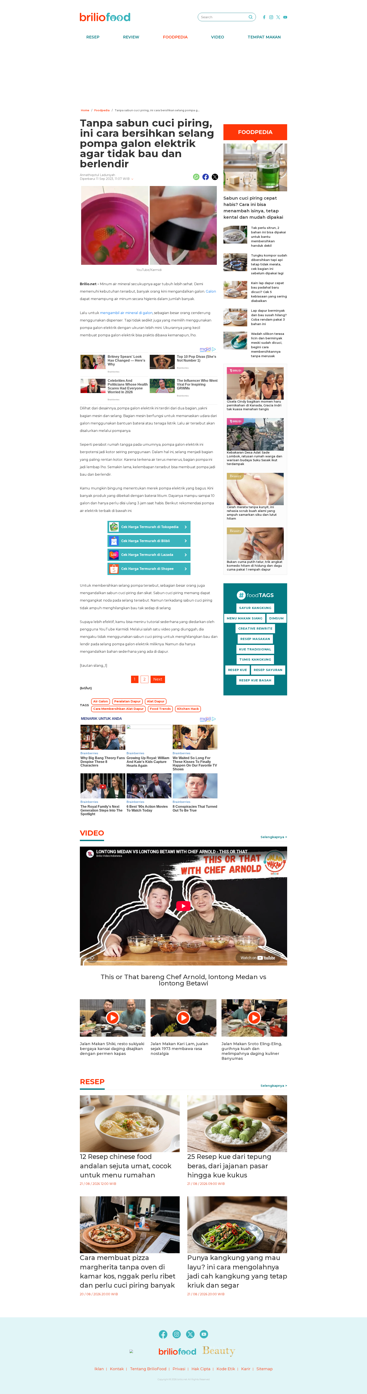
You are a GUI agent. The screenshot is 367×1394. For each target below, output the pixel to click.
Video (217, 37)
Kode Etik (226, 1369)
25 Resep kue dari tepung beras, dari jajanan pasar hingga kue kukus (229, 1166)
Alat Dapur (155, 701)
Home (85, 110)
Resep (92, 37)
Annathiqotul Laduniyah (97, 175)
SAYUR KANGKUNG (255, 608)
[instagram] (271, 17)
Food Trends (160, 709)
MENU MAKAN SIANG (245, 618)
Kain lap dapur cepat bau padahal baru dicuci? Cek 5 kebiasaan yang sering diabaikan (269, 292)
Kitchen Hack (188, 709)
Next (157, 679)
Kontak (117, 1369)
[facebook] (264, 17)
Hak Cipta (201, 1369)
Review (131, 37)
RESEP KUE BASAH (255, 680)
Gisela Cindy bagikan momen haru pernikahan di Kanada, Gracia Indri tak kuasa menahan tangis (254, 405)
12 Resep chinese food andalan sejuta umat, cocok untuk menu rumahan (125, 1166)
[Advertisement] (183, 75)
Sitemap (265, 1369)
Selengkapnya (272, 837)
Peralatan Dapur (127, 701)
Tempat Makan (264, 37)
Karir (245, 1369)
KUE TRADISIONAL (255, 649)
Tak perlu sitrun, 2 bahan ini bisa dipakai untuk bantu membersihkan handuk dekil (268, 237)
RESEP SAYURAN (268, 670)
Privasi (179, 1369)
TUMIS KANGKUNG (255, 659)
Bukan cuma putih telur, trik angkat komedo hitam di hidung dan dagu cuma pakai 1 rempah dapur (254, 565)
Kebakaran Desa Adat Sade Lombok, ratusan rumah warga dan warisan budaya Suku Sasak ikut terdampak (254, 458)
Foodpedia (175, 37)
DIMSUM (276, 618)
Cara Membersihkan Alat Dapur (118, 709)
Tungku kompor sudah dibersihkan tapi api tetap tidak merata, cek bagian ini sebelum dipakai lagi (269, 264)
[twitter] (278, 17)
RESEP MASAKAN (255, 639)
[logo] (105, 17)
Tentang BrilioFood (148, 1369)
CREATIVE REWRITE (255, 628)
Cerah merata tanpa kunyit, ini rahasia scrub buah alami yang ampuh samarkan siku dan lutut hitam (252, 512)
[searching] (251, 17)
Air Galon (100, 701)
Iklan (99, 1369)
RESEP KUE (237, 670)
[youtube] (285, 17)
